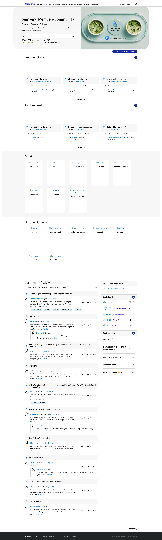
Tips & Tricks (34, 167)
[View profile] (27, 299)
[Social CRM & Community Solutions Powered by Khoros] (133, 528)
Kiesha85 (33, 371)
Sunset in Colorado (111, 365)
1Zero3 (32, 487)
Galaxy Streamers (78, 232)
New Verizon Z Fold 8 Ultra (39, 438)
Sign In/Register (125, 4)
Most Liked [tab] (42, 287)
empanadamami (74, 138)
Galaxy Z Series (54, 414)
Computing (34, 194)
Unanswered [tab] (54, 287)
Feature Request (36, 309)
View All (80, 100)
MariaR (33, 138)
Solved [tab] (65, 287)
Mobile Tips (115, 129)
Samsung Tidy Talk (79, 81)
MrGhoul (39, 426)
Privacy (66, 536)
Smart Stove (33, 501)
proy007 (32, 391)
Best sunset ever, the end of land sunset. (114, 348)
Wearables (100, 167)
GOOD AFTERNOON (111, 357)
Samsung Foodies (55, 232)
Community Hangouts (75, 4)
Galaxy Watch (52, 299)
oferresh (32, 351)
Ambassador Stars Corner (91, 4)
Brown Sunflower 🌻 (111, 372)
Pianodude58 (40, 470)
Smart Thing (33, 366)
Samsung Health (67, 309)
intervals (47, 309)
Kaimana (32, 463)
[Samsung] (29, 4)
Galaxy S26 (49, 321)
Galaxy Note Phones (41, 129)
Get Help (64, 4)
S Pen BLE (32, 316)
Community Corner (54, 4)
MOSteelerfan (34, 414)
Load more (60, 522)
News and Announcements (43, 81)
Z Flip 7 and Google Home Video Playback (45, 482)
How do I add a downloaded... (80, 127)
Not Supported (34, 457)
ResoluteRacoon (35, 299)
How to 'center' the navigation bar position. (46, 409)
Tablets (56, 194)
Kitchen (53, 506)
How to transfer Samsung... (41, 127)
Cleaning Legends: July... (78, 79)
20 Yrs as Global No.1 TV (116, 79)
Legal (75, 536)
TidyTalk (100, 232)
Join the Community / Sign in (124, 51)
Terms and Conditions (50, 536)
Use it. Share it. (56, 260)
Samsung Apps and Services (78, 196)
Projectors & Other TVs (80, 129)
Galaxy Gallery (33, 260)
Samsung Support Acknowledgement (115, 288)
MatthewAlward (35, 506)
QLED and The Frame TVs (52, 351)
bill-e (31, 443)
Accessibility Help (31, 536)
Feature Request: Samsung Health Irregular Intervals (50, 294)
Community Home (42, 4)
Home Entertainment (122, 167)
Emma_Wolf (34, 321)
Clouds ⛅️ (107, 339)
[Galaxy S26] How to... (115, 127)
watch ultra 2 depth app (38, 402)
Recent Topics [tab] (31, 287)
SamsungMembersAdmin (38, 90)
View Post (48, 306)
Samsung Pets (122, 232)
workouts (78, 309)
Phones (56, 167)
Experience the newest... (40, 79)
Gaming (34, 232)
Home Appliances (78, 167)
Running (55, 309)
